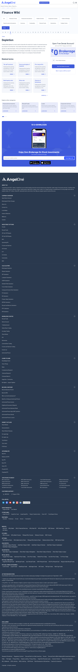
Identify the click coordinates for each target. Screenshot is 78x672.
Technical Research (6, 373)
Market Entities (40, 18)
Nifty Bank (11, 528)
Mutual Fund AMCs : (7, 559)
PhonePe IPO (5, 469)
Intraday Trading (6, 331)
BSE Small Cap (60, 528)
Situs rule (22, 80)
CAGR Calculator (6, 280)
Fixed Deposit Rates (53, 514)
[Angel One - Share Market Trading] (8, 2)
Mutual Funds (42, 23)
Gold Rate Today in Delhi (24, 545)
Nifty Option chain (7, 540)
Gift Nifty (5, 530)
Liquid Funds (14, 566)
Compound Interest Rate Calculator (10, 290)
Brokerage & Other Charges (8, 201)
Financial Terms (13, 18)
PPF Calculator (5, 308)
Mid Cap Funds (49, 566)
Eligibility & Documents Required (9, 405)
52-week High (5, 434)
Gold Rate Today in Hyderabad (54, 545)
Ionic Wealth (14, 509)
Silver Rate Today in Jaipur (59, 551)
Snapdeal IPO (5, 472)
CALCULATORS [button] (6, 265)
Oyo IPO (3, 459)
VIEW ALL (43, 95)
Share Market (5, 334)
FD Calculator (5, 293)
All (4, 18)
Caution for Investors (56, 661)
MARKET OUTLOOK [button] (7, 422)
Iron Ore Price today (54, 556)
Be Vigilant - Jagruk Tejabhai (8, 382)
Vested (21, 518)
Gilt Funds (41, 566)
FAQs (3, 659)
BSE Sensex (51, 528)
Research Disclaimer (7, 656)
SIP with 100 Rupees (6, 233)
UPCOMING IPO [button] (6, 451)
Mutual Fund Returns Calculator (9, 305)
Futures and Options (6, 245)
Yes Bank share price (6, 487)
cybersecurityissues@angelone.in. (45, 646)
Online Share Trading (6, 328)
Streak (16, 518)
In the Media (4, 210)
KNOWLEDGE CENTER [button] (7, 316)
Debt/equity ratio (8, 80)
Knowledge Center (6, 360)
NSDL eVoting (22, 661)
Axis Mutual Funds (30, 561)
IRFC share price (5, 479)
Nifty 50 (5, 528)
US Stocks (4, 248)
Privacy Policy (29, 651)
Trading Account (6, 325)
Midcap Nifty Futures (28, 535)
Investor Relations (6, 213)
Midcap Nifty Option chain (34, 540)
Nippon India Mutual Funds (67, 561)
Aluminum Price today (20, 556)
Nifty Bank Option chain (20, 540)
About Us (4, 204)
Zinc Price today (31, 556)
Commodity (32, 23)
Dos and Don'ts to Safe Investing (33, 656)
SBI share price (24, 485)
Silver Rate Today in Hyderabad (10, 551)
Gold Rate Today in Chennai (38, 545)
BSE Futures (48, 535)
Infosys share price (63, 481)
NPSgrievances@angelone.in (8, 644)
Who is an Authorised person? (9, 395)
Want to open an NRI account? (63, 70)
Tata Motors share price (7, 485)
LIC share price (62, 487)
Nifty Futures (6, 535)
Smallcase (11, 518)
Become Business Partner (8, 389)
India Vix (67, 528)
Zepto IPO (4, 466)
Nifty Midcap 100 (42, 528)
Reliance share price (63, 479)
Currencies (4, 254)
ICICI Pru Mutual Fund (54, 561)
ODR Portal (30, 661)
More (4, 27)
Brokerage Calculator (7, 268)
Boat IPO (4, 463)
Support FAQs (16, 494)
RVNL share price (25, 483)
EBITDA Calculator (6, 302)
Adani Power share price (45, 481)
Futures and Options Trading (8, 346)
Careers (4, 219)
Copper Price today (8, 556)
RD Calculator (5, 296)
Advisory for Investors (67, 659)
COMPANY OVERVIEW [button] (7, 195)
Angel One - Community (7, 379)
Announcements (5, 427)
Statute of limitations (38, 81)
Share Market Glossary (7, 431)
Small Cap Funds (23, 566)
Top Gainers (4, 440)
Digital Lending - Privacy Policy (28, 659)
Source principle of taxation (24, 65)
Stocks (3, 227)
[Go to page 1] (3, 116)
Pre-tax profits (39, 64)
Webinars (4, 216)
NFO (3, 239)
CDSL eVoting (14, 661)
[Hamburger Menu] (76, 3)
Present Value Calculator (7, 299)
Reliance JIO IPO (5, 456)
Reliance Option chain (48, 540)
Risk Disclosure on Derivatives (42, 661)
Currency (22, 23)
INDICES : (4, 526)
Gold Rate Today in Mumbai (9, 545)
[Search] (73, 3)
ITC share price (62, 483)
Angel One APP (6, 514)
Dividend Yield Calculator (7, 283)
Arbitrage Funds (33, 566)
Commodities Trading (7, 343)
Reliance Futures (39, 535)
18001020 (7, 494)
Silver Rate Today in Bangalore (27, 551)
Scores (44, 656)
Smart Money (5, 363)
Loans (43, 103)
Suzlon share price (6, 481)
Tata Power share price (26, 487)
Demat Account (5, 321)
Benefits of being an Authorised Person (11, 399)
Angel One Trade (15, 514)
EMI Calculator (5, 311)
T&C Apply (8, 659)
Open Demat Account (44, 2)
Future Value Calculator (7, 286)
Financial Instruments (26, 18)
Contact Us (4, 207)
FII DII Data (4, 446)
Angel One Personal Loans (44, 659)
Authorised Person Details (8, 414)
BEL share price (43, 487)
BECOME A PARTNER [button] (7, 387)
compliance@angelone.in (24, 642)
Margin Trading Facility (35, 514)
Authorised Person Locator (8, 417)
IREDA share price (6, 483)
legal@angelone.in (41, 647)
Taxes (3, 36)
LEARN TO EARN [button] (6, 358)
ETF (3, 251)
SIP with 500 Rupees (6, 236)
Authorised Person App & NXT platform (11, 411)
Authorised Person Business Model (10, 408)
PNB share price (43, 483)
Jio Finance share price (64, 485)
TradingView (28, 518)
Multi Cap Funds (59, 566)
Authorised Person (6, 352)
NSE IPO (4, 453)
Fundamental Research (7, 370)
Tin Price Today (64, 556)
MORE (11, 74)
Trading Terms (64, 23)
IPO (3, 337)
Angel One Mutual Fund (8, 561)
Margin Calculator (6, 271)
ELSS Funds (6, 566)
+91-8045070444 (27, 646)
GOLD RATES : (5, 543)
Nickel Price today (42, 556)
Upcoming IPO (5, 242)
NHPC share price (25, 481)
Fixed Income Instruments (9, 23)
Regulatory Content (19, 656)
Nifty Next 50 (32, 528)
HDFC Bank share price (26, 479)
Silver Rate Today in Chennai (44, 551)
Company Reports (6, 376)
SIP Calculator (5, 274)
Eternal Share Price (44, 485)
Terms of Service (39, 651)
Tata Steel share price (45, 479)
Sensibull (5, 518)
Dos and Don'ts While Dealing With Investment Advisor (61, 656)
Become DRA (5, 392)
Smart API (44, 514)
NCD (3, 261)
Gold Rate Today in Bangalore (10, 546)
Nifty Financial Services (22, 528)
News (3, 367)
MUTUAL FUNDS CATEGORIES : (10, 564)
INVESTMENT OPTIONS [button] (8, 224)
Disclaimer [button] (5, 622)
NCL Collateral (5, 661)
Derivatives (53, 23)
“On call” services (8, 64)
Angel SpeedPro (24, 514)
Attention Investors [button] (8, 574)
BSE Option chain (59, 540)
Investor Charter (56, 659)
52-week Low (5, 437)
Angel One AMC (6, 509)
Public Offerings (66, 18)
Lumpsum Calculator (7, 277)
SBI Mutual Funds (20, 561)
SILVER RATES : (6, 550)
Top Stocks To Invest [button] (8, 477)
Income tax (4, 349)
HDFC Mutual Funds (42, 561)
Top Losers (4, 443)
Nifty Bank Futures (16, 535)
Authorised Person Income (8, 402)
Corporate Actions (52, 18)
